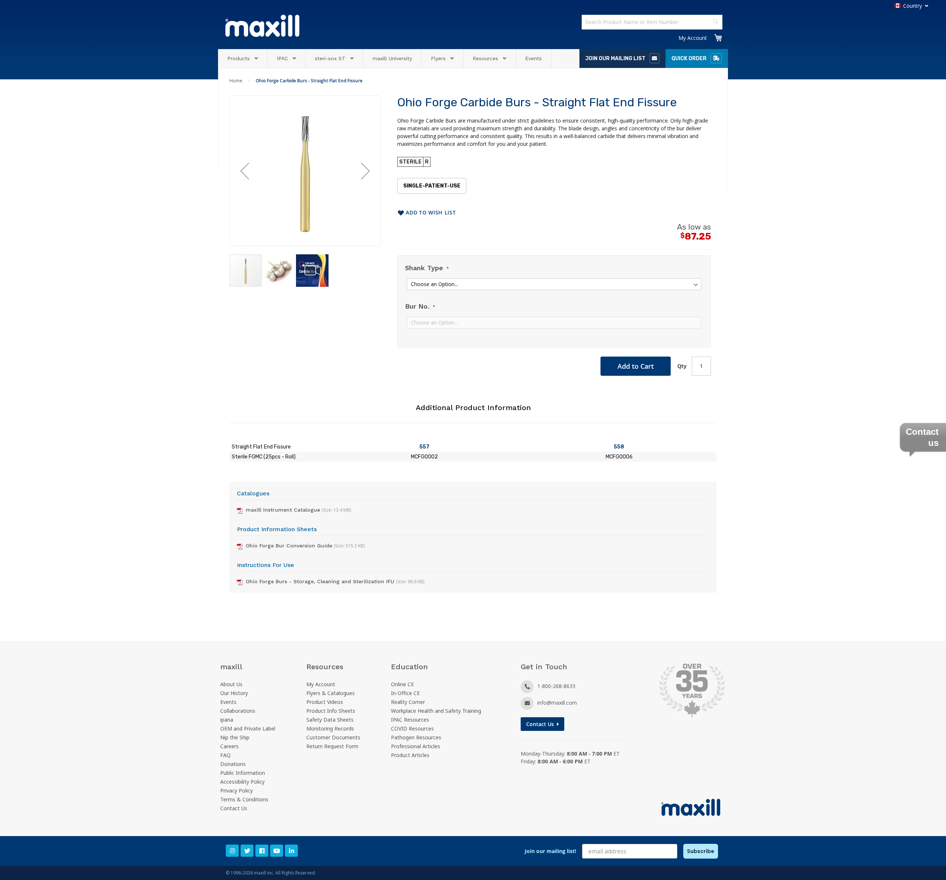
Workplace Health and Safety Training (436, 710)
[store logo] (262, 26)
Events (228, 701)
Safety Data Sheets (330, 719)
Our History (234, 693)
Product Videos (324, 701)
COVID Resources (412, 728)
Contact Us (233, 808)
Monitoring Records (330, 728)
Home (235, 81)
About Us (231, 684)
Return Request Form (332, 746)
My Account (692, 37)
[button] (244, 171)
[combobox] (652, 22)
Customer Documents (333, 737)
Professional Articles (415, 746)
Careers (229, 746)
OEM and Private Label (247, 728)
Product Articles (410, 755)
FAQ (225, 755)
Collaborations (237, 710)
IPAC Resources (410, 719)
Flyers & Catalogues (330, 693)
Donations (233, 763)
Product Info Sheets (330, 710)
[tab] (473, 411)
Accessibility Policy (242, 781)
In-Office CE (405, 693)
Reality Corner (408, 701)
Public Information (242, 772)
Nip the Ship (234, 737)
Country (912, 5)
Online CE (402, 684)
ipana (226, 719)
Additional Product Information (473, 407)
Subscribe (700, 851)
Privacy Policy (236, 790)
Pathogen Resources (416, 737)
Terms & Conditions (244, 799)
